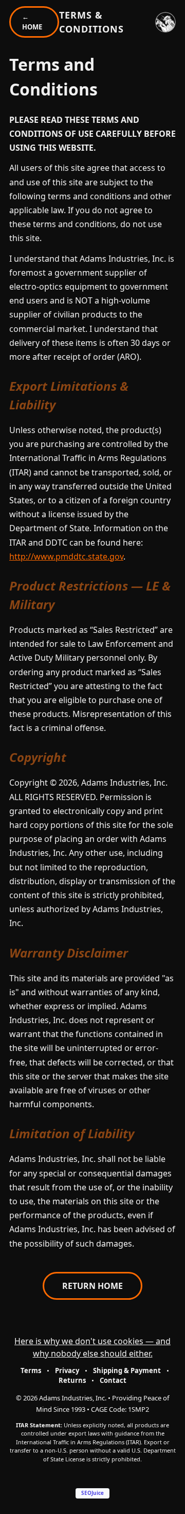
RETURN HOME (92, 1286)
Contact (113, 1380)
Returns (72, 1380)
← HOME (32, 21)
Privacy (67, 1370)
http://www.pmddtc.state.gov (66, 556)
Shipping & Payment (127, 1370)
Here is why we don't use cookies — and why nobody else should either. (92, 1347)
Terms (31, 1370)
